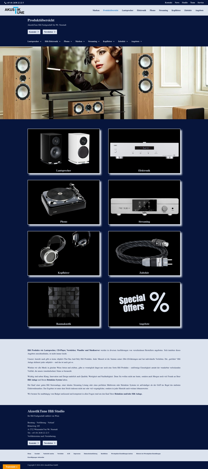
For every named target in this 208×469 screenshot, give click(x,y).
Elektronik (141, 10)
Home (29, 454)
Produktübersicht (110, 10)
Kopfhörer (176, 10)
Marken (96, 10)
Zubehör (188, 10)
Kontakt (168, 3)
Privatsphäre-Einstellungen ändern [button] (122, 454)
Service (201, 3)
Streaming (163, 10)
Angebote (199, 10)
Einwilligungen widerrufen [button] (36, 457)
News (177, 3)
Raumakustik (63, 324)
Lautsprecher (127, 10)
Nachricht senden (48, 454)
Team (192, 3)
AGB (68, 454)
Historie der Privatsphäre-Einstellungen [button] (148, 454)
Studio (185, 3)
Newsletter (48, 31)
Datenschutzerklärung (90, 454)
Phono (152, 10)
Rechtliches (104, 454)
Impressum (77, 454)
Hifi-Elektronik (51, 41)
